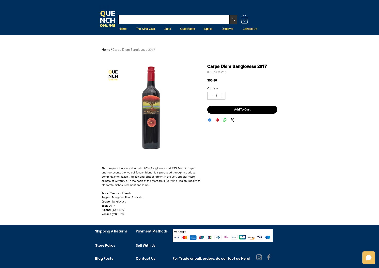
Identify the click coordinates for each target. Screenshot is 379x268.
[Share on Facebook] (209, 120)
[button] (244, 19)
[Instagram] (259, 257)
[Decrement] (210, 95)
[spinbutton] (216, 95)
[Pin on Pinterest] (217, 120)
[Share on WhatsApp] (224, 120)
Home (106, 50)
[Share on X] (232, 120)
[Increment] (222, 95)
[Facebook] (269, 257)
